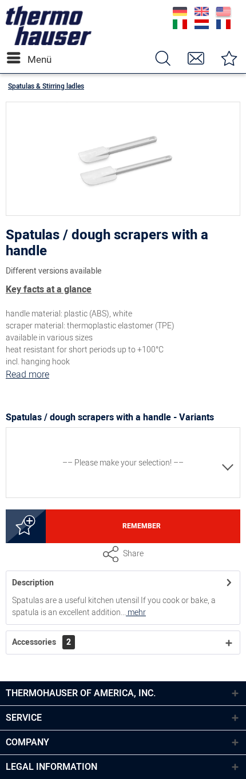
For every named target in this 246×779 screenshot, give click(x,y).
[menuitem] (16, 58)
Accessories (41, 642)
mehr (136, 613)
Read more (27, 375)
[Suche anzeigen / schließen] (162, 58)
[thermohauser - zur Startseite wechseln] (49, 43)
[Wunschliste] (229, 58)
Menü (30, 60)
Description (33, 583)
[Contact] (195, 58)
